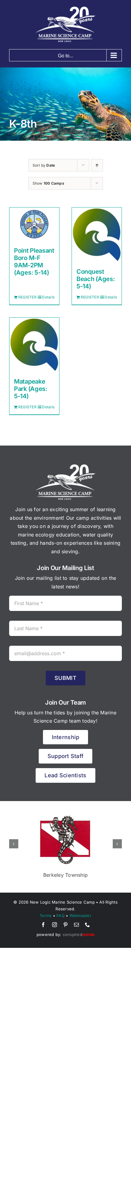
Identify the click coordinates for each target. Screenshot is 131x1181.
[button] (13, 843)
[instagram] (54, 924)
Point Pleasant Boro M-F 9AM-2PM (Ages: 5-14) (34, 261)
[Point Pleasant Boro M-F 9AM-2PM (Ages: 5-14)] (34, 224)
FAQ (60, 915)
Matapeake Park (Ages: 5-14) (30, 389)
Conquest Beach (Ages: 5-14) (95, 279)
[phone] (87, 924)
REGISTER (26, 297)
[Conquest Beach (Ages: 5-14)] (97, 235)
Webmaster (80, 915)
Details (48, 297)
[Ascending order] (97, 165)
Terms (45, 915)
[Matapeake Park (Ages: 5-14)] (34, 345)
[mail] (76, 924)
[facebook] (43, 924)
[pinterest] (65, 924)
